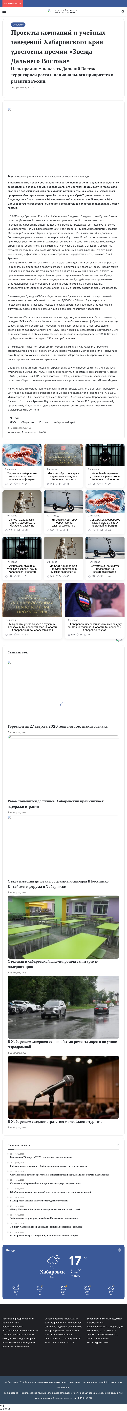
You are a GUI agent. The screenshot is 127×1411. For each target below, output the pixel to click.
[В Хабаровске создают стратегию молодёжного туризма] (63, 1087)
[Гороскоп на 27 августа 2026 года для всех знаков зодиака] (63, 692)
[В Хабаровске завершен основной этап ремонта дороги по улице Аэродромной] (63, 1007)
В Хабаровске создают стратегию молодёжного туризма (55, 1121)
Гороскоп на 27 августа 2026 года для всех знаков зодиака (58, 726)
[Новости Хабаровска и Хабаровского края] (63, 11)
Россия (43, 422)
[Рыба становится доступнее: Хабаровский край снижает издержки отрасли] (63, 766)
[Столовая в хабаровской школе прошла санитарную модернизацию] (63, 927)
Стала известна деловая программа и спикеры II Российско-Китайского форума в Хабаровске (59, 884)
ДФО (13, 422)
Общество (18, 24)
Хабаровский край (65, 422)
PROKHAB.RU (85, 1398)
